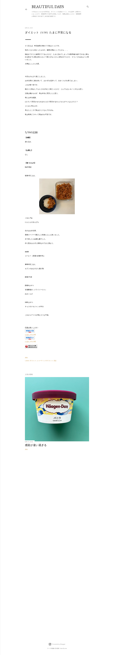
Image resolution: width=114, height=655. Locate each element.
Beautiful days (48, 6)
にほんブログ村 (30, 335)
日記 (55, 360)
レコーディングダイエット (45, 360)
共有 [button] (26, 357)
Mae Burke (63, 648)
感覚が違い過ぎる (36, 445)
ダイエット (33, 360)
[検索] (87, 6)
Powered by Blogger (58, 644)
